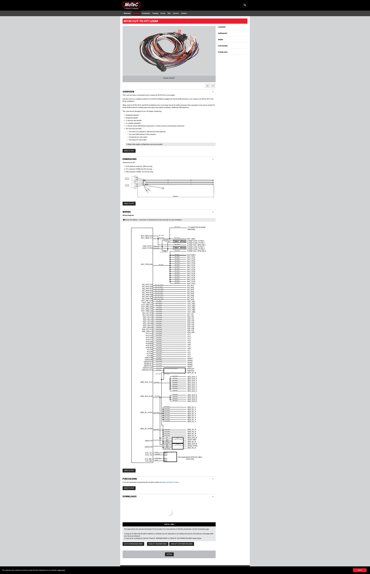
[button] (169, 91)
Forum (163, 13)
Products (136, 13)
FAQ (169, 13)
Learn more (61, 570)
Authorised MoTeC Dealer (170, 482)
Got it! (360, 570)
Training (155, 13)
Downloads (146, 13)
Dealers (184, 13)
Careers (176, 13)
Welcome (127, 13)
